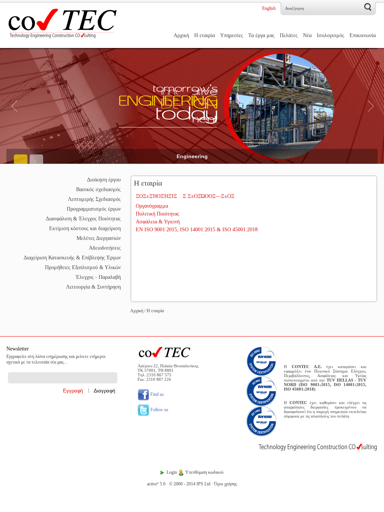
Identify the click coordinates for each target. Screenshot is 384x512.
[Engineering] (192, 106)
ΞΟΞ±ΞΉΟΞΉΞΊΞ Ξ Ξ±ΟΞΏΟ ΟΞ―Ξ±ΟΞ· (186, 196)
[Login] (162, 472)
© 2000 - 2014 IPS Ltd (189, 484)
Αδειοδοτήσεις (105, 248)
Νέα (307, 35)
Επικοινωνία (363, 35)
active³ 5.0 (156, 484)
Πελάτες (289, 35)
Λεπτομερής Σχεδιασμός (94, 199)
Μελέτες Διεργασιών (98, 238)
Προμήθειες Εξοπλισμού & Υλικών (83, 267)
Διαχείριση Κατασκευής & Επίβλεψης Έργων (72, 257)
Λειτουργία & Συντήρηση (93, 287)
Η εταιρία (204, 35)
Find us (156, 394)
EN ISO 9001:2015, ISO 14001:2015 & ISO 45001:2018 (197, 229)
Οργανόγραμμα (152, 206)
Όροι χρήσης (225, 484)
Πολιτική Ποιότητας (157, 214)
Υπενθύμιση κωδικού (204, 472)
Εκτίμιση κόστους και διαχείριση (85, 228)
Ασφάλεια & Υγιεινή (158, 222)
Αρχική (181, 35)
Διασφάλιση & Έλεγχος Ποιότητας (83, 219)
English (269, 8)
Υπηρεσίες (231, 35)
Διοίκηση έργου (104, 180)
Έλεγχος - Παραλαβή (98, 277)
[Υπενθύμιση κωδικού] (181, 472)
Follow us (158, 409)
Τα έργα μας (261, 35)
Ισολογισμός (330, 35)
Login (171, 472)
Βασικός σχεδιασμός (98, 189)
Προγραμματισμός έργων (94, 209)
